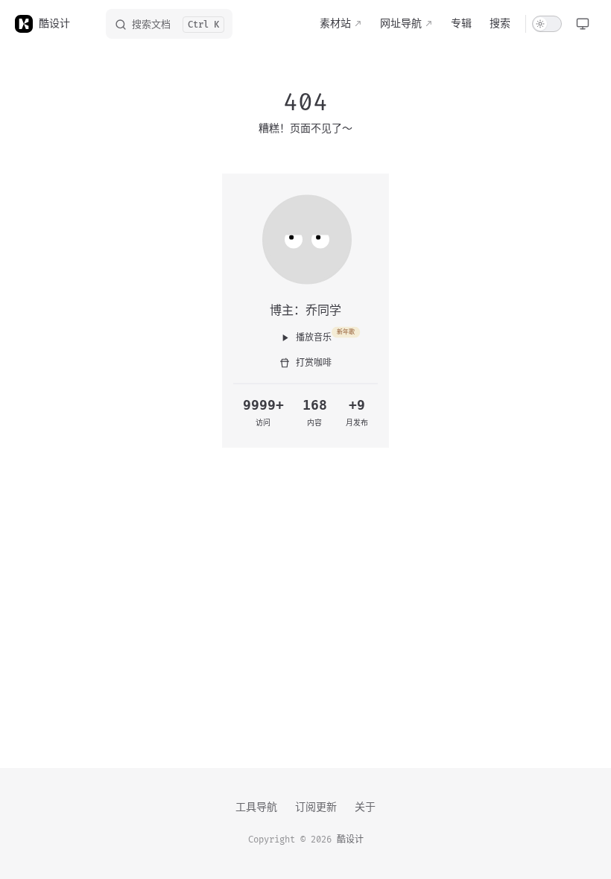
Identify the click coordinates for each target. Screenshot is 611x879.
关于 (365, 807)
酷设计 (350, 839)
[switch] (547, 24)
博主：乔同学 (305, 309)
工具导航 (256, 807)
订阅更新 (316, 807)
